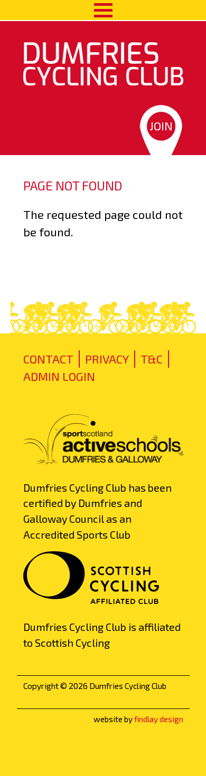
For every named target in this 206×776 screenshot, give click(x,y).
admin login (59, 376)
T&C (152, 359)
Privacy (107, 359)
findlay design (158, 719)
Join (161, 125)
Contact (48, 359)
